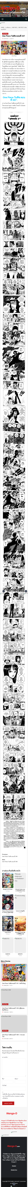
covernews (23, 1181)
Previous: (9, 855)
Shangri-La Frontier (8, 889)
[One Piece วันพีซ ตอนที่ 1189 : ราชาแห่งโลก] (14, 1024)
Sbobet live (14, 1170)
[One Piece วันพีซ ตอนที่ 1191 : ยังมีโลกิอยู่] (14, 972)
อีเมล (16, 1078)
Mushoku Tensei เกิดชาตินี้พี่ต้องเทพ (20, 933)
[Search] (26, 19)
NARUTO (8, 954)
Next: (9, 860)
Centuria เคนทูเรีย (20, 911)
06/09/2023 (6, 38)
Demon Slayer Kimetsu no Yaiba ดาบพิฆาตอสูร (7, 911)
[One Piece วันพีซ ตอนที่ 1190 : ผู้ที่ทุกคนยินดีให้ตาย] (14, 997)
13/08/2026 (6, 1012)
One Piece (5, 33)
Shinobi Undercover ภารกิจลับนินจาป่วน (20, 890)
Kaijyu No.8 (8, 932)
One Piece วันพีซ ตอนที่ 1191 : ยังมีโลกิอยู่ (13, 983)
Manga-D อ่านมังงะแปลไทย (14, 12)
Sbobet (14, 1166)
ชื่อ (3, 1078)
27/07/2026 (6, 1038)
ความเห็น (5, 1057)
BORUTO (20, 954)
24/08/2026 (6, 985)
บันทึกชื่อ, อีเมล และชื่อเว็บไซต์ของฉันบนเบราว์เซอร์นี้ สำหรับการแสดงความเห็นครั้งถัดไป (14, 1096)
